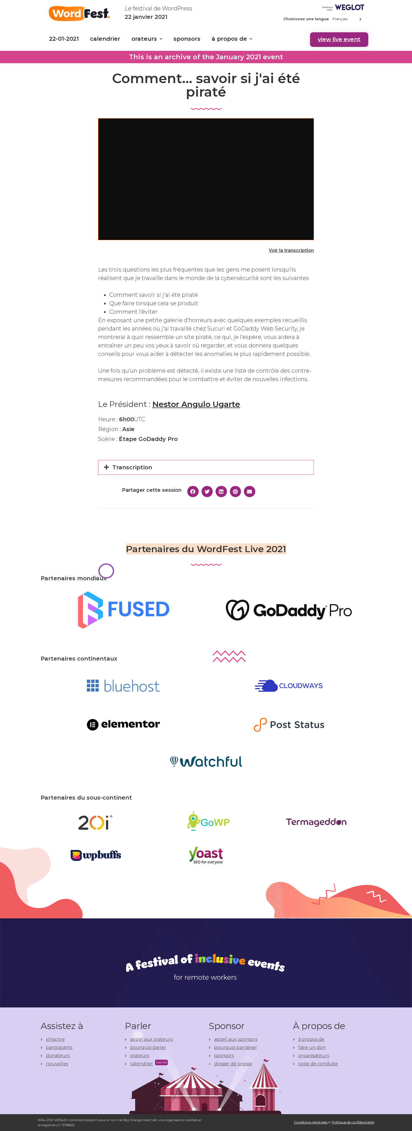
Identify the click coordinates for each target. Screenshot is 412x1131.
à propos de (229, 38)
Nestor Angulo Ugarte (196, 404)
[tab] (206, 467)
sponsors (186, 38)
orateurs (144, 38)
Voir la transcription (291, 250)
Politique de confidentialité (353, 1122)
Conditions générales (311, 1122)
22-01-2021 (64, 38)
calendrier (105, 38)
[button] (339, 39)
